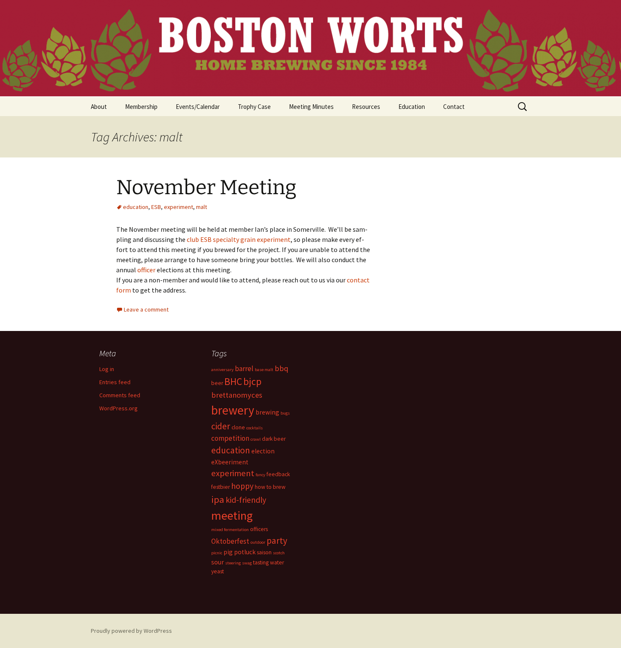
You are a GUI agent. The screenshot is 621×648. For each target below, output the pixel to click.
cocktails (254, 428)
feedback (278, 474)
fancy (260, 474)
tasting (261, 562)
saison (264, 552)
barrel (244, 368)
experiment (178, 207)
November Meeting (206, 187)
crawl (256, 439)
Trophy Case (254, 107)
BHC (233, 381)
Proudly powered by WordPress (131, 630)
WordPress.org (118, 408)
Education (411, 107)
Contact (454, 107)
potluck (245, 552)
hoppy (242, 486)
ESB (156, 207)
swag (247, 563)
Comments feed (119, 395)
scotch (279, 553)
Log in (106, 369)
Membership (141, 107)
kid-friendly (246, 500)
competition (230, 438)
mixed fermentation (230, 529)
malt (201, 207)
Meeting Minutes (311, 107)
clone (238, 427)
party (277, 540)
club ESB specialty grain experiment (239, 239)
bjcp (252, 381)
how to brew (270, 487)
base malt (264, 369)
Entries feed (115, 382)
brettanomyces (236, 395)
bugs (285, 413)
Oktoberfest (230, 541)
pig (228, 552)
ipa (217, 499)
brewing (267, 412)
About (99, 107)
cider (220, 426)
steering (233, 563)
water (277, 562)
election (263, 451)
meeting (232, 515)
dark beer (274, 438)
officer (146, 270)
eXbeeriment (229, 462)
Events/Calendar (198, 107)
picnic (216, 553)
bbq (282, 368)
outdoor (258, 542)
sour (217, 562)
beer (217, 383)
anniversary (222, 369)
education (135, 207)
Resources (366, 107)
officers (259, 529)
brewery (232, 410)
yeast (217, 571)
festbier (220, 487)
